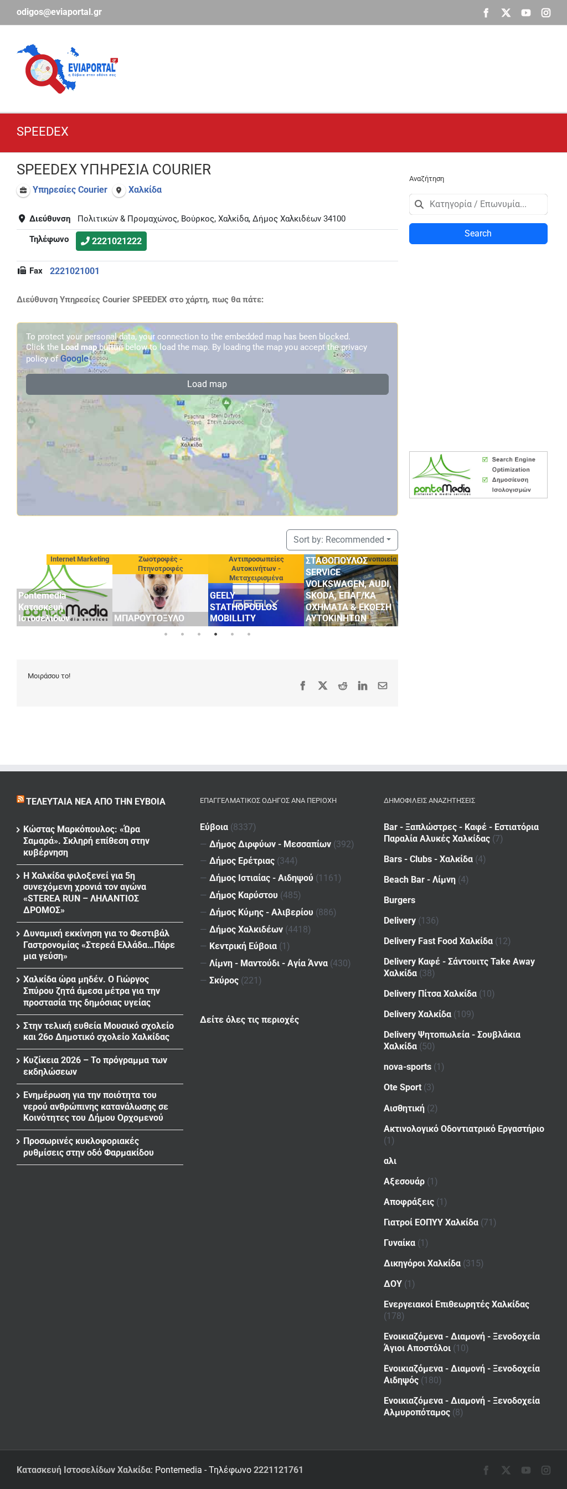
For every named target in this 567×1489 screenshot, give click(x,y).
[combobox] (478, 204)
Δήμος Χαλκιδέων (246, 929)
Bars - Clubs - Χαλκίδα (428, 859)
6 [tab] (248, 634)
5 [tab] (232, 634)
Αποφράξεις (409, 1202)
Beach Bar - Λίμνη (420, 879)
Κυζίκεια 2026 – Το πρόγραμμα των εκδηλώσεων (95, 1066)
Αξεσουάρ (404, 1181)
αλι (390, 1161)
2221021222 (117, 241)
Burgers (399, 900)
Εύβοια (214, 827)
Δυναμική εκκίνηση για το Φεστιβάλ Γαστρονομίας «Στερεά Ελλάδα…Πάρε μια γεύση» (99, 945)
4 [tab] (215, 634)
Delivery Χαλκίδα (417, 1014)
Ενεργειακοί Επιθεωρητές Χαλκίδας (456, 1304)
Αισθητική (404, 1108)
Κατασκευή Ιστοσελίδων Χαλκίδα (84, 1470)
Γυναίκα (399, 1243)
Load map (207, 384)
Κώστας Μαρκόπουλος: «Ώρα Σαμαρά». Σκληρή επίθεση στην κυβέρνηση (86, 841)
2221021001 (75, 271)
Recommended (338, 539)
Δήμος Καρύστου (243, 895)
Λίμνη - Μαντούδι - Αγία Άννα (268, 963)
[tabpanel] (64, 590)
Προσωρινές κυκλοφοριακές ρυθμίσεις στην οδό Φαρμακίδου (88, 1147)
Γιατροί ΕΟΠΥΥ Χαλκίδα (431, 1222)
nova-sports (407, 1067)
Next (387, 588)
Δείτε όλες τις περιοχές (249, 1019)
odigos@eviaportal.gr (59, 12)
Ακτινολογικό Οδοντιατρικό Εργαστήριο (464, 1129)
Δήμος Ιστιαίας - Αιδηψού (261, 878)
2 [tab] (182, 634)
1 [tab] (165, 634)
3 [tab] (198, 634)
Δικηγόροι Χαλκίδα (422, 1263)
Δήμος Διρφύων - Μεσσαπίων (270, 844)
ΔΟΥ (393, 1284)
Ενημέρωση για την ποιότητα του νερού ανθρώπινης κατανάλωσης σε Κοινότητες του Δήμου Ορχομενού (95, 1107)
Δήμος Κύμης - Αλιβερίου (261, 912)
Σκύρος (224, 980)
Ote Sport (402, 1087)
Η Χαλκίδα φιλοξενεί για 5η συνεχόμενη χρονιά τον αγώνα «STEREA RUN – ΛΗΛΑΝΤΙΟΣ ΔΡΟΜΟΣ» (84, 892)
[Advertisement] (348, 67)
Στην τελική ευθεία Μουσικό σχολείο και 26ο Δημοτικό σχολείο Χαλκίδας (98, 1032)
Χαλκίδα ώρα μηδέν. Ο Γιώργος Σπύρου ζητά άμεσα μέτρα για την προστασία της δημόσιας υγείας (91, 991)
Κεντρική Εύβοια (243, 946)
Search (478, 233)
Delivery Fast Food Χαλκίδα (438, 941)
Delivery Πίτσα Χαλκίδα (430, 993)
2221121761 (278, 1470)
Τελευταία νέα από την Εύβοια (96, 801)
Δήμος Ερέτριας (242, 861)
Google (74, 358)
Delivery (400, 920)
